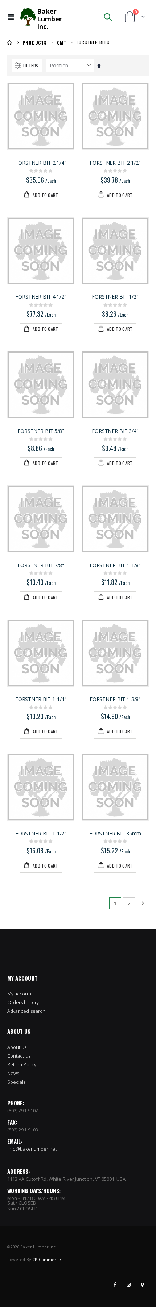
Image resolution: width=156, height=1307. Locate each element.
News (13, 1073)
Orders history (23, 1002)
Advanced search (26, 1011)
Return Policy (21, 1064)
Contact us (18, 1056)
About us (17, 1047)
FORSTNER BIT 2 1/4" (40, 163)
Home (9, 42)
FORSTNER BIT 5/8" (40, 431)
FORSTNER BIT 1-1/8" (115, 565)
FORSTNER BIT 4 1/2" (40, 297)
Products (34, 43)
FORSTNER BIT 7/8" (40, 565)
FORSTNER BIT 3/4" (115, 431)
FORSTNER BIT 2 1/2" (115, 163)
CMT (61, 43)
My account (20, 993)
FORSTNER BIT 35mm (115, 833)
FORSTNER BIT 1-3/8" (115, 699)
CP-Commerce (46, 1259)
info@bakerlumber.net (32, 1149)
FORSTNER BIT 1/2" (115, 297)
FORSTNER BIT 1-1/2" (40, 833)
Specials (16, 1082)
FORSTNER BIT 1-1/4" (40, 699)
